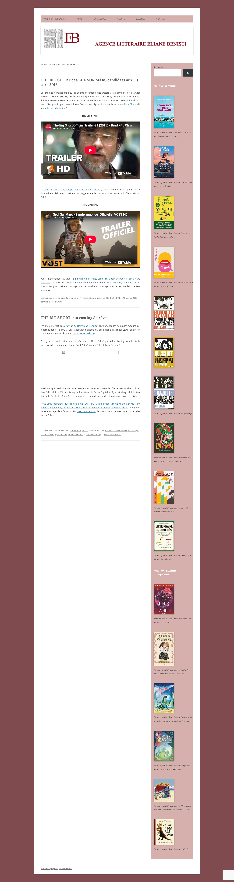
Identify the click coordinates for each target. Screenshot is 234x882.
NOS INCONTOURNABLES (54, 19)
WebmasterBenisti (53, 301)
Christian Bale (120, 430)
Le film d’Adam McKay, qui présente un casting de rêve (71, 189)
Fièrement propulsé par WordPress (56, 868)
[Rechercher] (188, 73)
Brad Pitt (109, 430)
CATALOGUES (100, 19)
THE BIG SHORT (112, 297)
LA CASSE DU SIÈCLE (83, 333)
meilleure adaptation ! (55, 108)
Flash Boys (133, 430)
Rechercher (159, 67)
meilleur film (127, 104)
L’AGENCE (140, 19)
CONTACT (160, 19)
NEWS (79, 19)
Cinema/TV (76, 297)
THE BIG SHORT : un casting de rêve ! (75, 317)
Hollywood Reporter (87, 325)
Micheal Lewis (47, 434)
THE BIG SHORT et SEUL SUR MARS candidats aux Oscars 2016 (90, 82)
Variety (66, 325)
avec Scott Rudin (86, 411)
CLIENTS (121, 19)
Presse (85, 297)
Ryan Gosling (61, 434)
